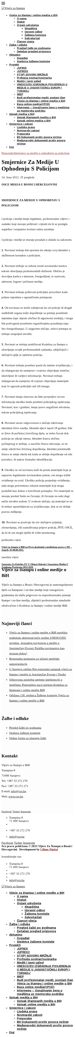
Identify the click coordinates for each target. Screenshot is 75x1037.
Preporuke (23, 133)
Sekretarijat (32, 38)
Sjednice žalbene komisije (33, 61)
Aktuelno (14, 54)
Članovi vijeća (25, 41)
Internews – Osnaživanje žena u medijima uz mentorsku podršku (40, 992)
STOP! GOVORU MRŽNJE (32, 74)
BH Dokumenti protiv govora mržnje (39, 137)
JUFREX (22, 67)
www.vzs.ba (15, 796)
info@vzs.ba (18, 791)
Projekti (14, 64)
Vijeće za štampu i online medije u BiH (33, 15)
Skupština (31, 28)
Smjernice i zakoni (21, 123)
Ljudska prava (26, 127)
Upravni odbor (33, 31)
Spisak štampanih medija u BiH (36, 117)
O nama (22, 18)
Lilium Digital (49, 849)
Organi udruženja (28, 25)
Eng (11, 147)
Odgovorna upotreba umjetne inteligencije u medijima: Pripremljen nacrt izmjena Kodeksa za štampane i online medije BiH (38, 685)
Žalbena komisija (35, 35)
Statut (21, 21)
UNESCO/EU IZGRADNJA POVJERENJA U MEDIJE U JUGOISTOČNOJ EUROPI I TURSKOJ (42, 87)
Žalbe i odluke (18, 44)
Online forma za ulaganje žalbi (27, 738)
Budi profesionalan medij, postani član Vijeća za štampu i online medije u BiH (45, 981)
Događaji (22, 58)
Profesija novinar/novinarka (34, 77)
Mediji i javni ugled (29, 81)
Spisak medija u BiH (21, 114)
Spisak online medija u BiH (34, 120)
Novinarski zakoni (28, 130)
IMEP (20, 94)
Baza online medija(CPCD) (33, 104)
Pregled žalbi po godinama (34, 48)
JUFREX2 (22, 71)
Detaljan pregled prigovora (34, 51)
